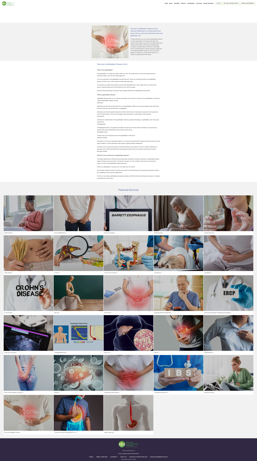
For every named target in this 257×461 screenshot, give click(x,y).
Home (166, 3)
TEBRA (134, 459)
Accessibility (113, 457)
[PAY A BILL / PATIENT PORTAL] (231, 4)
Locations (199, 3)
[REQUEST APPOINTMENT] (248, 4)
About (171, 3)
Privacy (91, 457)
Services (183, 3)
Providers (177, 3)
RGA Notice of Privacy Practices (138, 457)
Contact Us (123, 457)
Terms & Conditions (101, 457)
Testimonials (191, 3)
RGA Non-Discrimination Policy (159, 457)
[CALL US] (218, 4)
